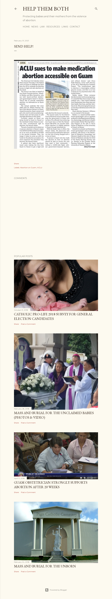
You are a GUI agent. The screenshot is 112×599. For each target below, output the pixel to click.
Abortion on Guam (28, 167)
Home (26, 26)
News (34, 26)
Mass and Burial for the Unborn (45, 566)
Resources (53, 26)
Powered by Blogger (58, 590)
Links (65, 26)
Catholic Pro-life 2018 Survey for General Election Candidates (53, 316)
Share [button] (16, 163)
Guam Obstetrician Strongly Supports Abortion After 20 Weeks (50, 484)
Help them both (46, 8)
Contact (75, 26)
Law (42, 26)
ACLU (39, 167)
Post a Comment (28, 324)
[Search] (96, 8)
